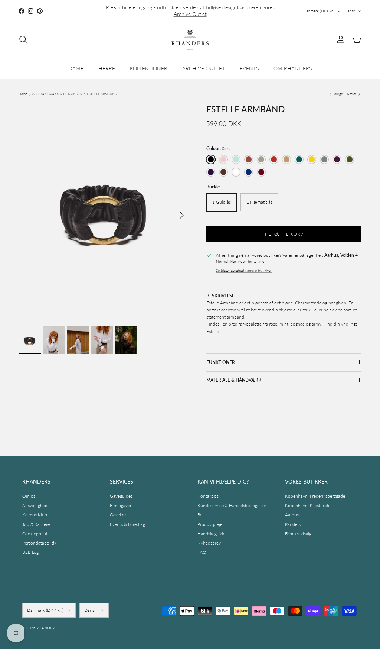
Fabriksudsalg (298, 533)
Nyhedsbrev (209, 543)
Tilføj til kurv (283, 234)
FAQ (201, 552)
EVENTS (249, 68)
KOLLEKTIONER (148, 68)
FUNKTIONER (220, 362)
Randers (293, 524)
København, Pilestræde (307, 505)
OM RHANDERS (292, 68)
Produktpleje (209, 524)
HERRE (106, 68)
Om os (28, 496)
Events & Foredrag (127, 524)
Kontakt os (208, 496)
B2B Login (32, 552)
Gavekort (119, 514)
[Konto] (339, 39)
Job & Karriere (36, 524)
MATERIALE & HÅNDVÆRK (233, 380)
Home (23, 94)
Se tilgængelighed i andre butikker (244, 270)
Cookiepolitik (35, 533)
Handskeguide (211, 533)
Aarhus (292, 514)
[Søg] (23, 39)
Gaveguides (121, 496)
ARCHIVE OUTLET (203, 68)
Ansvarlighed (35, 505)
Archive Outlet (190, 14)
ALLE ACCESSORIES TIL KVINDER (57, 94)
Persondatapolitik (39, 543)
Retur (202, 514)
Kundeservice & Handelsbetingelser (231, 505)
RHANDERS (46, 628)
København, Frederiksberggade (315, 496)
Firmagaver (120, 505)
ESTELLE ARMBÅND (102, 94)
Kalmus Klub (34, 514)
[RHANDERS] (190, 39)
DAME (75, 68)
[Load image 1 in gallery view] (104, 211)
